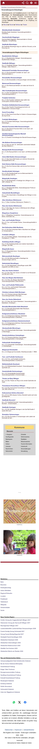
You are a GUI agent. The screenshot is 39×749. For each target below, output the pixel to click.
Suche (2, 610)
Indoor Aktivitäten (6, 590)
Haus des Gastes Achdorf (10, 270)
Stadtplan (24, 439)
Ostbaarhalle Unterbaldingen (11, 342)
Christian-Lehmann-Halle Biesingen (13, 292)
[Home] (3, 3)
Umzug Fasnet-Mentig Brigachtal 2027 (12, 634)
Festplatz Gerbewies (8, 98)
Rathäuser (18, 24)
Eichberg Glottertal (6, 683)
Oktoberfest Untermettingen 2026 (11, 642)
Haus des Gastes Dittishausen (12, 206)
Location (3, 596)
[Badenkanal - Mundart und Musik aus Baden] (19, 542)
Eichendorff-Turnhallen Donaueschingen (15, 70)
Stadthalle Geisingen (9, 407)
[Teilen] (23, 3)
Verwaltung (24, 451)
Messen (5, 24)
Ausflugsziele (10, 437)
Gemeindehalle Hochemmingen (12, 371)
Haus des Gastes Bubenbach (11, 299)
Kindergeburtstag (6, 587)
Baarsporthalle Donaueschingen (12, 149)
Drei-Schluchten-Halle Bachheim (12, 227)
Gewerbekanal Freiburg (8, 666)
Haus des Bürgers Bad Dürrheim (12, 278)
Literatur (8, 446)
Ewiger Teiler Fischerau (8, 669)
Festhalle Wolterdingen (9, 119)
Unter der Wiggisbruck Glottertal (10, 692)
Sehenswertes (25, 437)
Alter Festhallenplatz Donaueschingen (14, 90)
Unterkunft (24, 446)
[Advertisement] (19, 475)
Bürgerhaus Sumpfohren (10, 213)
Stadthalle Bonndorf (8, 400)
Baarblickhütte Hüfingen (10, 56)
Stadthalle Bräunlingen (9, 44)
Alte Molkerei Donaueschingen (12, 142)
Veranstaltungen (26, 448)
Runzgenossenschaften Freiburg (10, 672)
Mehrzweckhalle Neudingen (11, 256)
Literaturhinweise (29, 730)
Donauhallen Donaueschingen (12, 77)
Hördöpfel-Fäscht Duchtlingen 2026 (11, 637)
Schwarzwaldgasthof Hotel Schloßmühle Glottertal (15, 661)
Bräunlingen (4, 7)
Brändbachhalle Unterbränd (11, 30)
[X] (19, 702)
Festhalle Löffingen (8, 234)
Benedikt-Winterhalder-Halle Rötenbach (15, 306)
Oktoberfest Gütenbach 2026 (9, 640)
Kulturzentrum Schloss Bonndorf (12, 393)
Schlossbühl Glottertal (7, 689)
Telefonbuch (4, 602)
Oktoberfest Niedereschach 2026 (10, 645)
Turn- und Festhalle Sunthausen (12, 357)
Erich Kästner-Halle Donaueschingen (14, 164)
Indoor (8, 444)
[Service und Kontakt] (31, 3)
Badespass (9, 439)
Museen (11, 24)
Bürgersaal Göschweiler (10, 349)
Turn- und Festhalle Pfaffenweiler (13, 285)
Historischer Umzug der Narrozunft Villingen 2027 (15, 623)
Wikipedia (3, 604)
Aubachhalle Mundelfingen (11, 193)
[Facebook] (25, 702)
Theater (25, 24)
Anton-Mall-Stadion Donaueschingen (14, 157)
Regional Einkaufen (6, 593)
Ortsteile (23, 434)
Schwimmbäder (5, 607)
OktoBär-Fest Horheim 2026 (9, 648)
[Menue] (35, 3)
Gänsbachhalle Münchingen (11, 328)
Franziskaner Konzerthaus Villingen (13, 385)
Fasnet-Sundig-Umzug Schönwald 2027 (12, 631)
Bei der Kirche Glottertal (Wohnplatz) (12, 663)
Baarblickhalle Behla (8, 185)
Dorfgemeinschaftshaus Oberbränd (13, 313)
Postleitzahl (4, 599)
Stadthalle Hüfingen (8, 63)
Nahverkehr (9, 451)
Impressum (18, 730)
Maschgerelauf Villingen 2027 (9, 625)
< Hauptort (9, 434)
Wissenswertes (25, 441)
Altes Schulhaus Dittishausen (11, 200)
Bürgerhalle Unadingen (9, 178)
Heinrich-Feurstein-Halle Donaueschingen (15, 126)
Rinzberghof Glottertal (7, 681)
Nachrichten (9, 448)
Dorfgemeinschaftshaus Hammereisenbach (16, 321)
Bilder (7, 441)
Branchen (3, 585)
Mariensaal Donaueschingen (11, 83)
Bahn (2, 582)
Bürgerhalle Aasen (8, 249)
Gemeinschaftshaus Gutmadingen (13, 335)
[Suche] (27, 3)
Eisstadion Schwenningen (10, 414)
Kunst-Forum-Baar (8, 112)
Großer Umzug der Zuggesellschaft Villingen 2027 (16, 620)
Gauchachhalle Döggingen (11, 37)
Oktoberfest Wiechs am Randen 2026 (12, 651)
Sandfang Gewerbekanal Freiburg (11, 675)
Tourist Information (26, 444)
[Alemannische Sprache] (19, 511)
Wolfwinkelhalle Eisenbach (11, 364)
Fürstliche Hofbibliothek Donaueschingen (15, 105)
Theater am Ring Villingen (10, 378)
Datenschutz (9, 730)
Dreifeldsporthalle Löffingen (11, 242)
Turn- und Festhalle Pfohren (11, 220)
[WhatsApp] (14, 702)
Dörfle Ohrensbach (6, 686)
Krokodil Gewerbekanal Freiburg (10, 678)
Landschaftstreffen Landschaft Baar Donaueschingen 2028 (18, 628)
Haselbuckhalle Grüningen (10, 171)
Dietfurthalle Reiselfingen (10, 263)
